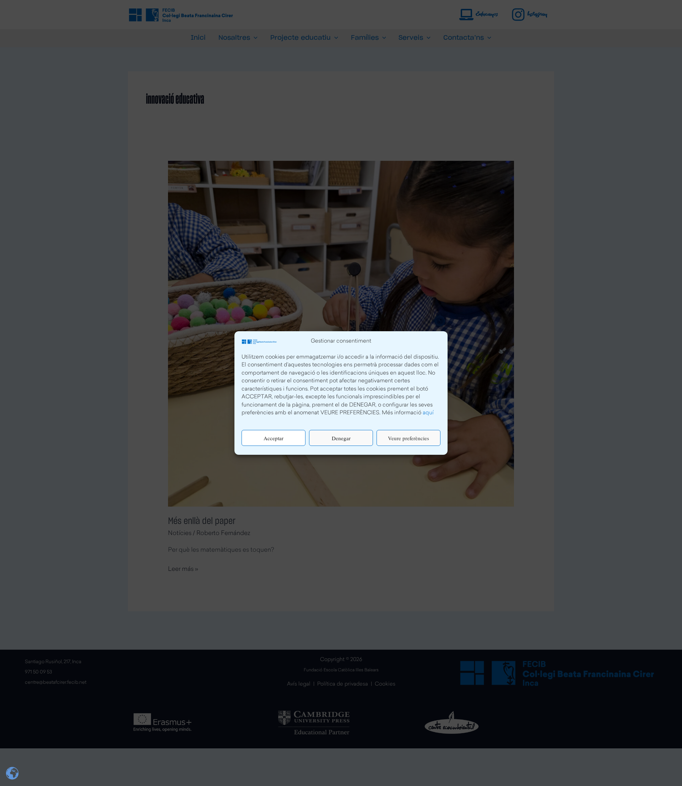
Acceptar (273, 438)
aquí (428, 413)
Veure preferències (408, 438)
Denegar (341, 438)
